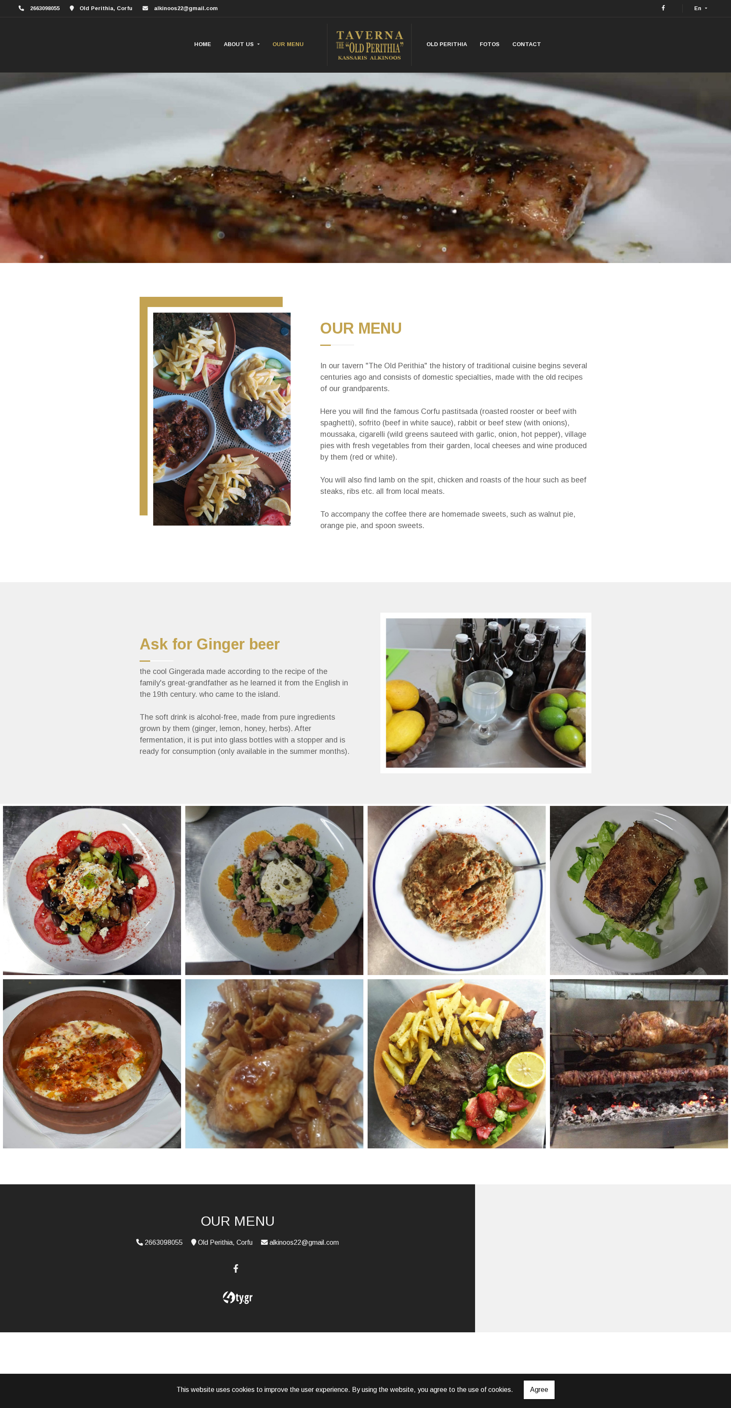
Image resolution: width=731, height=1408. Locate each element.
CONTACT (526, 44)
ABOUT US (240, 44)
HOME (202, 44)
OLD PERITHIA (446, 44)
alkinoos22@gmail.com (186, 8)
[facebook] (663, 8)
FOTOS (490, 44)
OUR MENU (288, 44)
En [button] (698, 8)
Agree (539, 1389)
